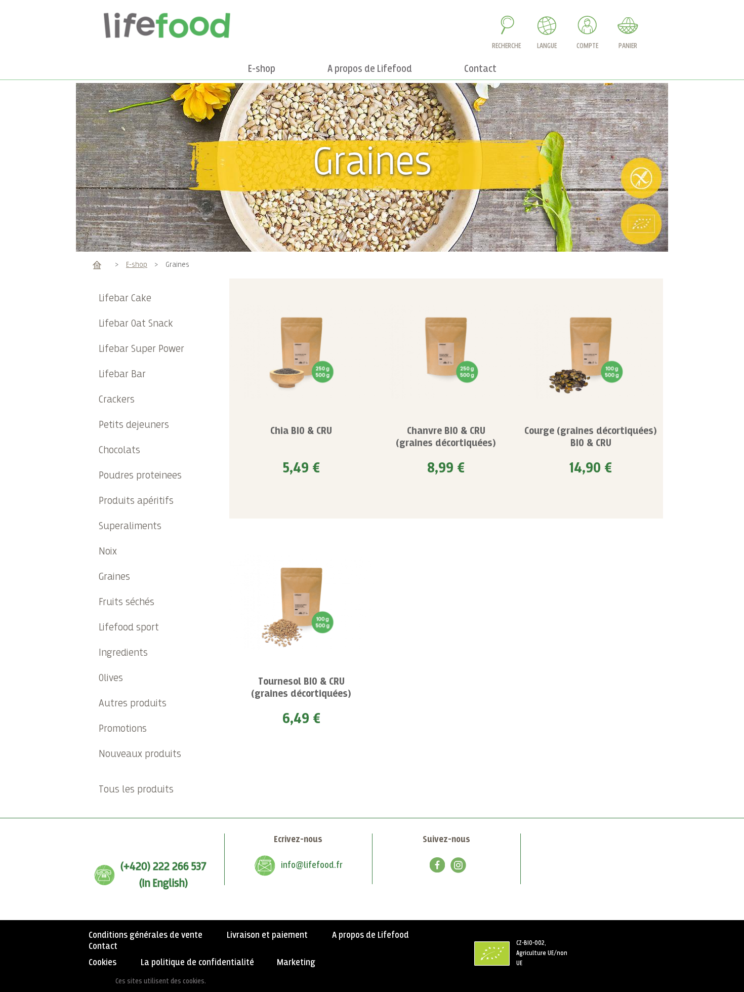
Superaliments (130, 526)
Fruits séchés (126, 602)
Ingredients (123, 653)
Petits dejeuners (134, 425)
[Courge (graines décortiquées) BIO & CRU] (590, 351)
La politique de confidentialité (197, 962)
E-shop (136, 264)
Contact (103, 946)
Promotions (123, 729)
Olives (111, 678)
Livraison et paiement (267, 935)
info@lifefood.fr (312, 865)
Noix (108, 551)
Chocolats (119, 450)
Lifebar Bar (122, 374)
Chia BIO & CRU (301, 431)
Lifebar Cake (125, 298)
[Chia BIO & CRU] (301, 351)
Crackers (117, 399)
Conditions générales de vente (145, 935)
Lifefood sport (129, 627)
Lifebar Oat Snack (136, 324)
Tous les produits (136, 789)
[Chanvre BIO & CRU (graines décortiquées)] (446, 351)
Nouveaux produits (140, 754)
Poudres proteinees (140, 475)
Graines (114, 577)
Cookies (102, 962)
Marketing (296, 962)
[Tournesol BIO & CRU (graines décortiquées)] (301, 601)
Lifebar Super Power (141, 349)
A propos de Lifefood (370, 935)
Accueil (97, 264)
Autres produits (133, 703)
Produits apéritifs (136, 501)
